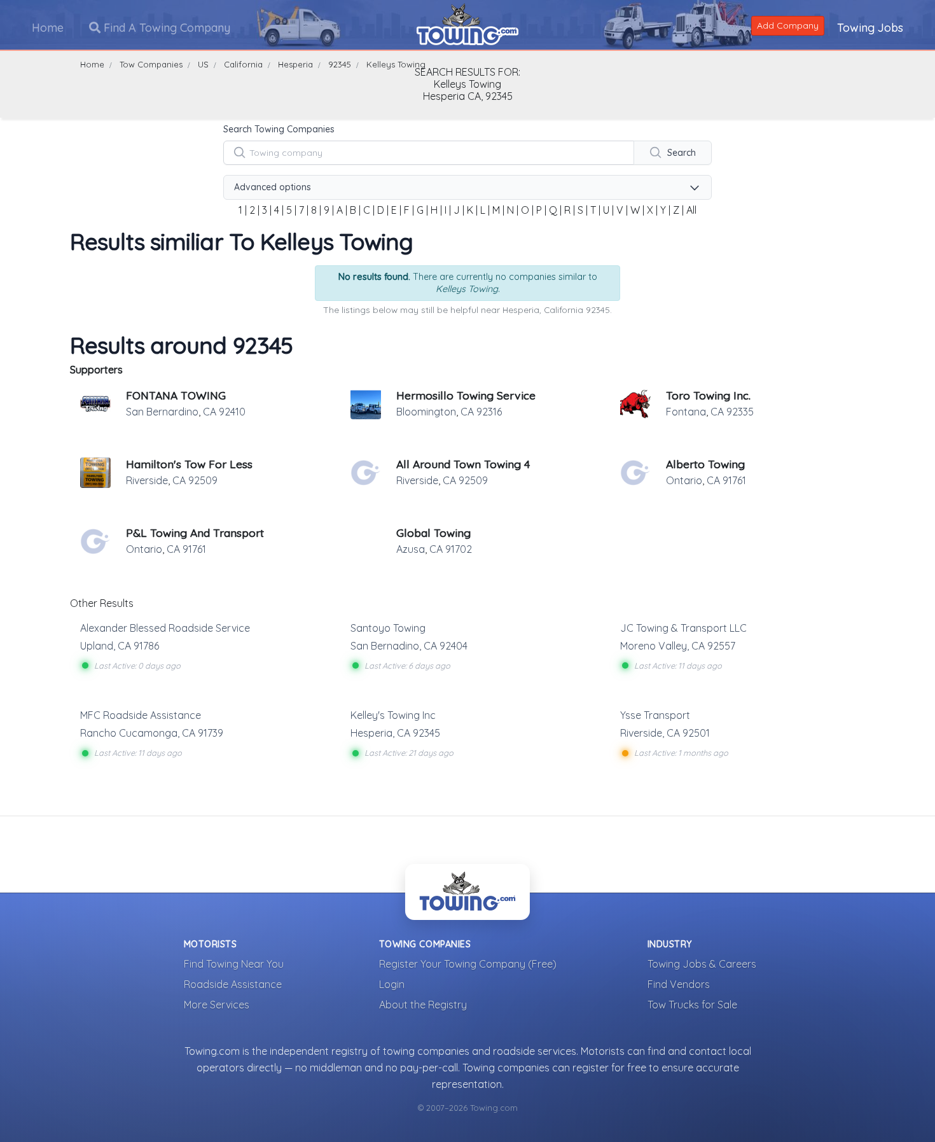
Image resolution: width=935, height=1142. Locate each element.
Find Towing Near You (234, 963)
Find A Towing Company (165, 27)
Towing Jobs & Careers (702, 963)
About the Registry (423, 1004)
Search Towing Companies (279, 129)
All (691, 210)
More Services (216, 1004)
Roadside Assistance (233, 984)
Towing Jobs (870, 27)
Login (392, 984)
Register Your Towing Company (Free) (468, 963)
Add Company (788, 25)
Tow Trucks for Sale (692, 1004)
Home (48, 27)
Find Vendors (679, 984)
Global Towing (433, 533)
